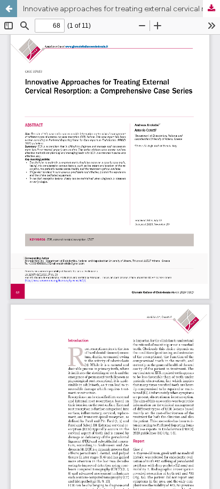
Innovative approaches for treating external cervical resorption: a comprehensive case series (121, 8)
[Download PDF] (211, 8)
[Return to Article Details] (8, 8)
